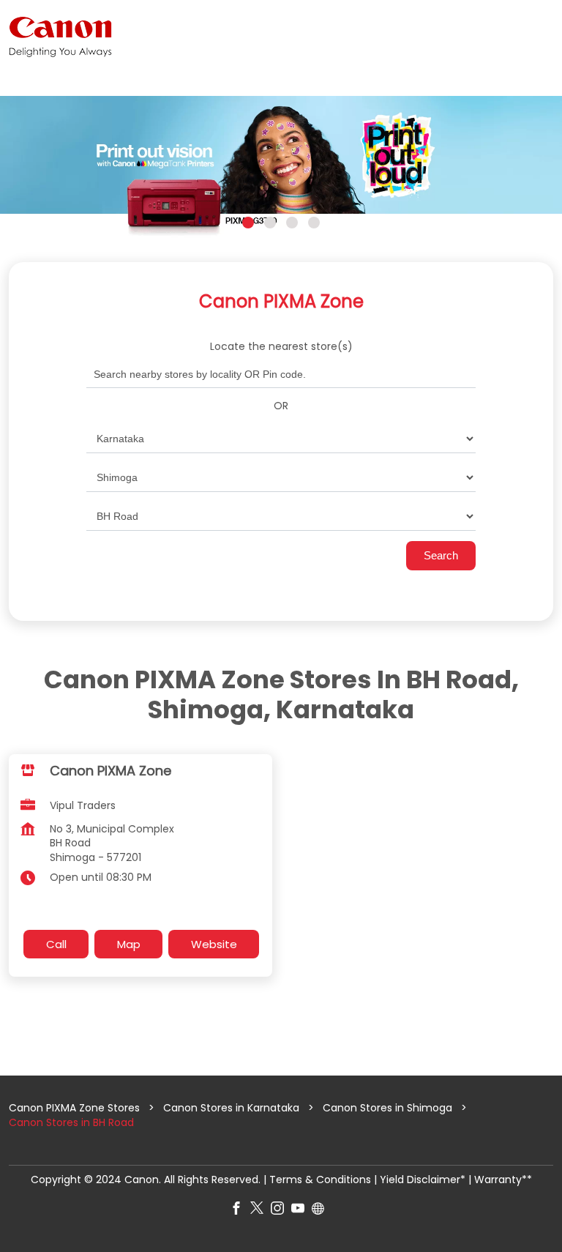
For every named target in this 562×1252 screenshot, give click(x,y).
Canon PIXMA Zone (110, 770)
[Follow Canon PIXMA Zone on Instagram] (281, 1211)
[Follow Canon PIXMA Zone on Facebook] (240, 1211)
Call (56, 944)
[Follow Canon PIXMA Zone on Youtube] (301, 1211)
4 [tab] (314, 222)
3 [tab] (292, 222)
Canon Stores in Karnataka (231, 1107)
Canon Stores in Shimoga (387, 1107)
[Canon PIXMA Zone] (60, 36)
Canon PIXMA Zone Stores (76, 1107)
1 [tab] (248, 222)
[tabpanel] (281, 168)
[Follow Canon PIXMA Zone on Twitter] (260, 1211)
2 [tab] (270, 222)
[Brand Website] (322, 1211)
